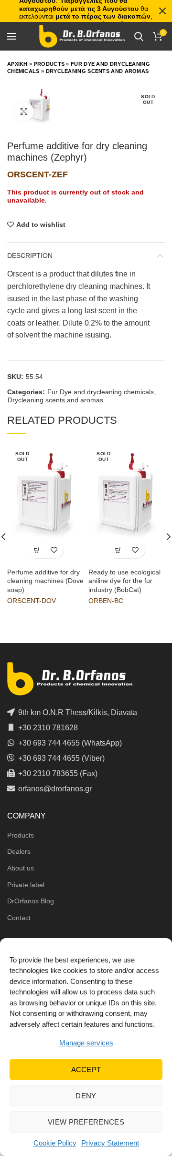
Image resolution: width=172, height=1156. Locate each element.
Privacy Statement (110, 1143)
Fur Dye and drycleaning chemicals (100, 392)
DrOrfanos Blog (30, 901)
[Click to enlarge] (23, 111)
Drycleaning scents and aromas (97, 71)
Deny (85, 1096)
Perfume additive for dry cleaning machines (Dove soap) (45, 580)
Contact (19, 917)
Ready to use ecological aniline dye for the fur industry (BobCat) (124, 580)
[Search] (138, 36)
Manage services (86, 1043)
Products (49, 64)
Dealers (19, 851)
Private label (25, 885)
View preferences (86, 1122)
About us (20, 868)
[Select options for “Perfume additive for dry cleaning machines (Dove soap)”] (37, 550)
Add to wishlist (40, 224)
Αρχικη (17, 64)
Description (30, 255)
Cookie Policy (54, 1143)
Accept (86, 1069)
